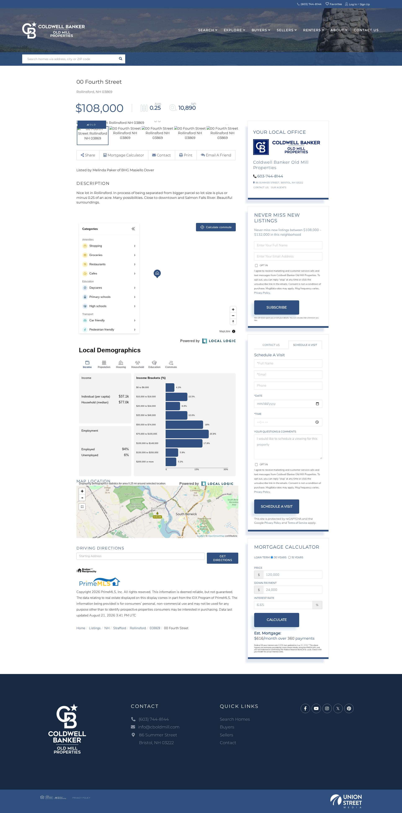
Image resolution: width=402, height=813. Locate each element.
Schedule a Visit (305, 344)
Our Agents (278, 187)
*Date (258, 395)
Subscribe (277, 307)
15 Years (297, 557)
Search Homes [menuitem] (235, 719)
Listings (95, 628)
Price (258, 567)
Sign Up (365, 4)
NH (107, 628)
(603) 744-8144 (311, 4)
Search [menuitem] (206, 30)
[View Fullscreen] (82, 507)
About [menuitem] (337, 30)
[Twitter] (338, 708)
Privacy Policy (262, 293)
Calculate (277, 620)
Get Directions (222, 558)
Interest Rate (264, 597)
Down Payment (265, 582)
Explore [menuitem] (233, 30)
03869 (155, 628)
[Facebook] (305, 708)
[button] (120, 58)
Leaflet (200, 536)
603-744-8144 (270, 176)
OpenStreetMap (216, 536)
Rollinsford (138, 628)
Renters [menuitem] (312, 30)
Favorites (335, 4)
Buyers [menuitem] (259, 30)
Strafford (119, 628)
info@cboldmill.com (158, 726)
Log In (353, 4)
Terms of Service (297, 523)
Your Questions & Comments (275, 431)
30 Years (280, 557)
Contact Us (261, 187)
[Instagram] (327, 708)
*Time (258, 414)
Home (80, 628)
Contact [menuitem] (228, 742)
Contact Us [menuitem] (366, 30)
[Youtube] (316, 708)
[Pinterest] (348, 708)
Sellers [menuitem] (285, 30)
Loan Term (262, 557)
